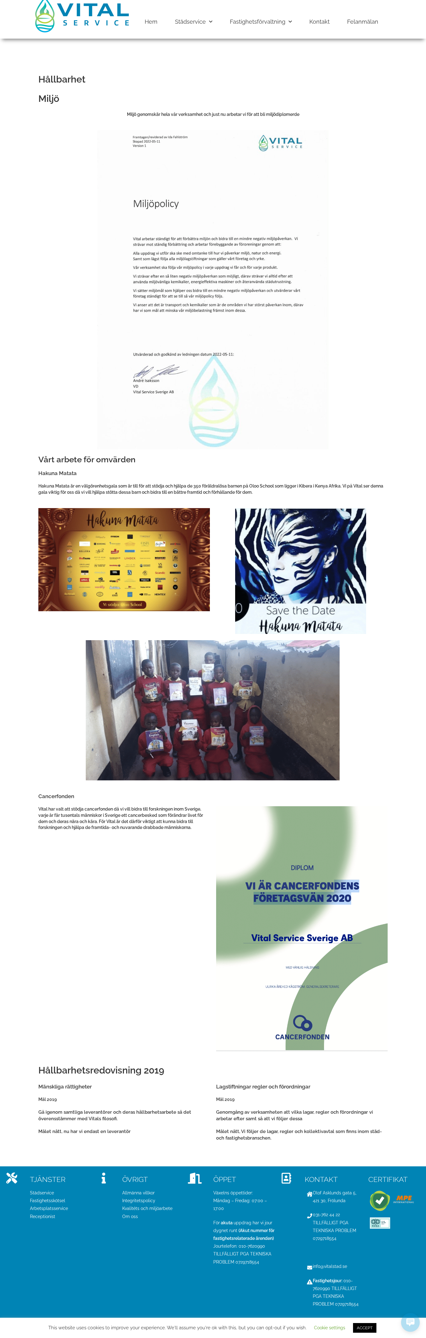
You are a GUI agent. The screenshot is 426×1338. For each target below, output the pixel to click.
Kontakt (319, 21)
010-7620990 (252, 1246)
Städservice (190, 21)
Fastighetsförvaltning (257, 21)
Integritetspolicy (138, 1200)
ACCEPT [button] (365, 1328)
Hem (151, 21)
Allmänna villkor (138, 1192)
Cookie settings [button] (329, 1327)
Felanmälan (362, 21)
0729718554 (247, 1261)
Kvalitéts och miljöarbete (147, 1208)
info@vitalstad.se (330, 1266)
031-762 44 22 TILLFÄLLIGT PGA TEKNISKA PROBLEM (334, 1222)
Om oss (130, 1216)
